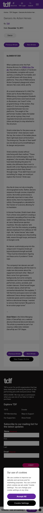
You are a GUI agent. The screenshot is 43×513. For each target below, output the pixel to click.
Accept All (21, 496)
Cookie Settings (21, 503)
